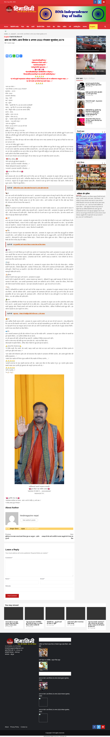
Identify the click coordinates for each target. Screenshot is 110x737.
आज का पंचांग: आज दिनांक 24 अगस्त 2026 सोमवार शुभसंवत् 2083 (54, 710)
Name (7, 579)
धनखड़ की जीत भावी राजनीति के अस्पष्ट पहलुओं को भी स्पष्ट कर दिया (57, 536)
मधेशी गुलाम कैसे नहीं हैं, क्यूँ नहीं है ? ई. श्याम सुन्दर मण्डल (94, 92)
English (92, 26)
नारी (70, 26)
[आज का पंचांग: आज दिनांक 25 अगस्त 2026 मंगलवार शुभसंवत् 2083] (43, 702)
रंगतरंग (48, 26)
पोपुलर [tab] (86, 78)
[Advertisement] (36, 663)
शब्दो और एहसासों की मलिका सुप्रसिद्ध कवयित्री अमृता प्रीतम (93, 84)
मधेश (28, 26)
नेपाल (22, 26)
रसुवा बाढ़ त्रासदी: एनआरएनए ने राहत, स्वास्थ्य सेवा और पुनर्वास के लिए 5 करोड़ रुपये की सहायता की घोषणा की (96, 624)
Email (42, 579)
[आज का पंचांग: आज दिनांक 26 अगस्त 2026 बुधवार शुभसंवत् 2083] (43, 686)
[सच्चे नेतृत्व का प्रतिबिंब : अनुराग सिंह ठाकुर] (43, 666)
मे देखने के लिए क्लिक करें (13, 37)
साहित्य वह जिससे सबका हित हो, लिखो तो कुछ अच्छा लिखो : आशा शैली (55, 645)
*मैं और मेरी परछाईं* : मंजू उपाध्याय (94, 101)
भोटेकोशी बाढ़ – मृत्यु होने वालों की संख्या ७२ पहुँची (54, 622)
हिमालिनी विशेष (40, 26)
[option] (91, 64)
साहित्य (64, 26)
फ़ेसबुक (12, 529)
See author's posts (29, 520)
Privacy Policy (14, 727)
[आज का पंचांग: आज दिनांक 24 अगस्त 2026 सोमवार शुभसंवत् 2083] (43, 718)
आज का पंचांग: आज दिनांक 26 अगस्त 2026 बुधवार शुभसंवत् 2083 (54, 679)
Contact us (24, 727)
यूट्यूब (23, 529)
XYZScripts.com (63, 736)
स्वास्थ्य (85, 26)
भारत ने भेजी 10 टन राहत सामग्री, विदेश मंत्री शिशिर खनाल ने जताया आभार (11, 623)
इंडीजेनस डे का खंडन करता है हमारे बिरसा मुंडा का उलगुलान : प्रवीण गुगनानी (22, 536)
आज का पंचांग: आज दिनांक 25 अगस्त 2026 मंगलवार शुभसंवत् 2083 (54, 695)
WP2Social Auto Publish (48, 736)
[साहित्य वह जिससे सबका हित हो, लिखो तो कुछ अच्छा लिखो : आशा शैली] (43, 652)
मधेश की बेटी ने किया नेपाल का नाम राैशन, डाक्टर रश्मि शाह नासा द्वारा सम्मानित (94, 120)
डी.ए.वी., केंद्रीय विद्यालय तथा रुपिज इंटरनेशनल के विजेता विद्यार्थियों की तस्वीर (89, 178)
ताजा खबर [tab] (79, 78)
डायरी (32, 26)
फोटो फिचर (80, 162)
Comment (9, 557)
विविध (58, 26)
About (7, 727)
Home (6, 26)
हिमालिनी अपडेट (15, 26)
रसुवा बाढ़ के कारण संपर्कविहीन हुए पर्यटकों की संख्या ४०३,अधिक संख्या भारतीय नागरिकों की (34, 623)
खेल (54, 26)
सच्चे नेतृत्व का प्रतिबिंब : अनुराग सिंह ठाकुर (49, 660)
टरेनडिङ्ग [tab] (92, 78)
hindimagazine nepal (29, 515)
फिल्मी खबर (80, 131)
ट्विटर (17, 529)
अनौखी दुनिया (77, 26)
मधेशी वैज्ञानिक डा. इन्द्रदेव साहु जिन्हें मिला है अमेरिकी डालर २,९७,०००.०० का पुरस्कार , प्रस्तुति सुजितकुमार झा (93, 112)
